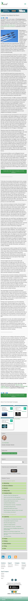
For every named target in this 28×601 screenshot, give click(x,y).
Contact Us (10, 566)
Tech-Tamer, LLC (9, 599)
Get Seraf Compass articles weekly (9, 453)
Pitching (5, 541)
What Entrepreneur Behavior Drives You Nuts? (13, 510)
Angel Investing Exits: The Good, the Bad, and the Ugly (5, 421)
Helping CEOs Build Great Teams (10, 508)
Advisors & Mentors (8, 485)
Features (14, 9)
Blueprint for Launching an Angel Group (12, 531)
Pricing (2, 568)
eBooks (2, 575)
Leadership (6, 516)
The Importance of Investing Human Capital (13, 519)
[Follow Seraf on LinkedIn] (12, 580)
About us (16, 564)
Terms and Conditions (24, 565)
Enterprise (3, 566)
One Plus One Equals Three (9, 522)
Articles (2, 573)
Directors (6, 488)
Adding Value (7, 490)
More (2, 578)
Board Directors (7, 543)
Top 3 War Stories (7, 536)
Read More (17, 418)
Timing (5, 546)
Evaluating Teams (8, 493)
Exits (5, 548)
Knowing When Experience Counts (11, 500)
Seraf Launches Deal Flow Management (12, 497)
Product (5, 538)
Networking (6, 483)
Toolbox (2, 576)
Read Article (10, 411)
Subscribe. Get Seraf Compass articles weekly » (13, 171)
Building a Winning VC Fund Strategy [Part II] (5, 409)
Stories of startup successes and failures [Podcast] (14, 499)
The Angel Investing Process (9, 506)
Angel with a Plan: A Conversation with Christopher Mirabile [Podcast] (19, 409)
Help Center (10, 564)
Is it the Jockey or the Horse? (10, 512)
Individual (3, 564)
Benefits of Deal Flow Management (11, 495)
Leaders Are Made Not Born (9, 502)
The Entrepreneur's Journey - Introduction (12, 504)
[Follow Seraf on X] (16, 580)
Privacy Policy (23, 568)
